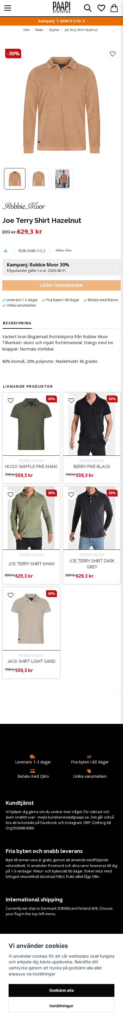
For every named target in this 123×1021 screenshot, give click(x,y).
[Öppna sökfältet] (87, 8)
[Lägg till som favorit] (101, 8)
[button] (113, 54)
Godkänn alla (61, 990)
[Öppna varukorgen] (114, 8)
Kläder (39, 30)
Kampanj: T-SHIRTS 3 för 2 (61, 21)
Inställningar (61, 1006)
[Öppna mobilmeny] (7, 8)
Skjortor (54, 30)
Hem (26, 30)
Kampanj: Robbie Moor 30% (38, 267)
